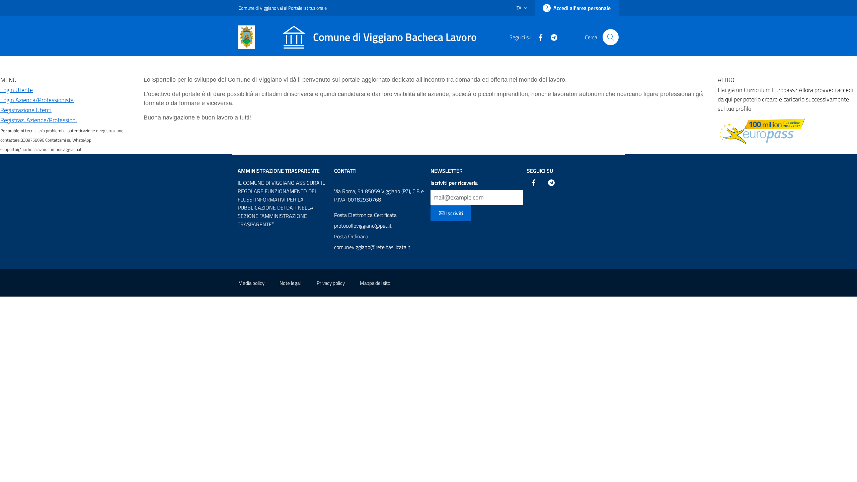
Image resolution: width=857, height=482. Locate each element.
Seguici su (540, 171)
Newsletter (447, 171)
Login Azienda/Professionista (37, 99)
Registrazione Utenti (26, 109)
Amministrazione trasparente (279, 171)
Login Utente (16, 89)
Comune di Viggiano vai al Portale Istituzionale (282, 7)
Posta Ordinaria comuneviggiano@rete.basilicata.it (372, 241)
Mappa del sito (375, 283)
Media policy (251, 283)
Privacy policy (331, 283)
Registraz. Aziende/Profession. (38, 120)
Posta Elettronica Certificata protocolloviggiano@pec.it (365, 220)
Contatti (345, 171)
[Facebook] (538, 37)
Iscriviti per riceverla (454, 183)
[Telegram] (551, 37)
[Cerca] (611, 37)
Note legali (291, 283)
